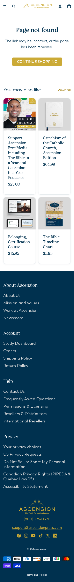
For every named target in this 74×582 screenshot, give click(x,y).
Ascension (41, 549)
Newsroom (13, 317)
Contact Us (14, 391)
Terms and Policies (37, 574)
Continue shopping (37, 61)
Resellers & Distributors (25, 413)
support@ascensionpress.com (37, 527)
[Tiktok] (40, 535)
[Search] (13, 6)
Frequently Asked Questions (29, 398)
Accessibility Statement (25, 486)
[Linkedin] (55, 535)
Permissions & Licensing (25, 406)
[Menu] (4, 6)
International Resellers (24, 421)
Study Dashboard (19, 343)
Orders (9, 350)
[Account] (60, 6)
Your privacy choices (22, 446)
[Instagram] (26, 535)
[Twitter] (47, 535)
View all (64, 90)
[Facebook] (18, 535)
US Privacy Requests (22, 454)
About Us (12, 295)
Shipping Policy (17, 358)
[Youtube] (33, 535)
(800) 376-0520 (37, 519)
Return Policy (15, 365)
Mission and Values (21, 302)
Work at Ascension (20, 310)
